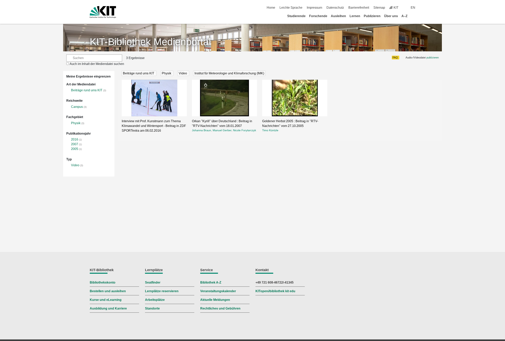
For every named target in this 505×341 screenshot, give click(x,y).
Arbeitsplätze (155, 299)
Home (271, 7)
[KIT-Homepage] (103, 12)
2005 (74, 149)
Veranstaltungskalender (218, 291)
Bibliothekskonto (102, 282)
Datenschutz (335, 7)
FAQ (395, 57)
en (413, 7)
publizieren (432, 57)
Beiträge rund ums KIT (86, 90)
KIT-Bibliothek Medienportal (150, 41)
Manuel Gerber (222, 130)
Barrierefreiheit (358, 7)
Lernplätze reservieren (162, 291)
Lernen (355, 16)
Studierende (296, 16)
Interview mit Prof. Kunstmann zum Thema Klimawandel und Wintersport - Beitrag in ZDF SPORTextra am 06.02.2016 (154, 125)
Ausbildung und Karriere (108, 308)
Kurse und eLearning (106, 299)
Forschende (318, 16)
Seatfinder (152, 282)
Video (75, 165)
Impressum (314, 7)
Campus (77, 106)
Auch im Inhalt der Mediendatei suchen (97, 64)
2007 (74, 144)
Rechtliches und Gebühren (220, 308)
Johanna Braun (201, 130)
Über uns (391, 16)
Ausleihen (338, 16)
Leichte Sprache (291, 7)
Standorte (152, 308)
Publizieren (372, 16)
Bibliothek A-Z (210, 282)
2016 (74, 139)
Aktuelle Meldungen (215, 299)
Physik (75, 123)
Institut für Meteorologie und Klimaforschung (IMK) (229, 73)
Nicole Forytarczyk (244, 130)
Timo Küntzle (270, 130)
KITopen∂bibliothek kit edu (275, 291)
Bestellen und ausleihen (108, 291)
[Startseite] (413, 16)
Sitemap (379, 7)
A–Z (404, 16)
